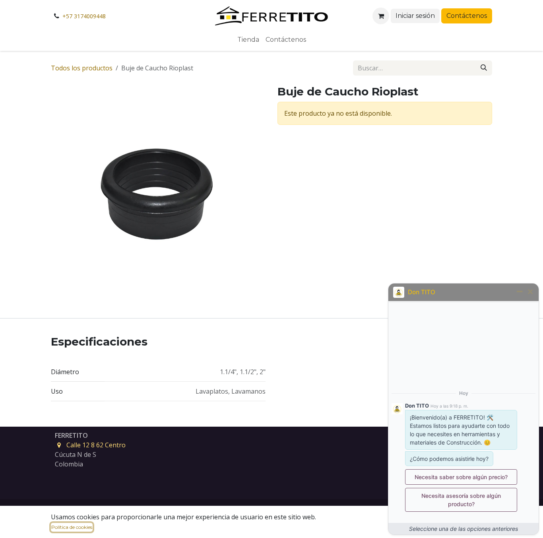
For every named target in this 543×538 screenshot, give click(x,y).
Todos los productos (81, 68)
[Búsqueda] (483, 68)
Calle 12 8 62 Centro (96, 445)
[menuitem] (248, 40)
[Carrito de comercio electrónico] (380, 16)
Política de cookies (71, 527)
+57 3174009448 (84, 16)
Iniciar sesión (415, 15)
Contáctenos (466, 15)
